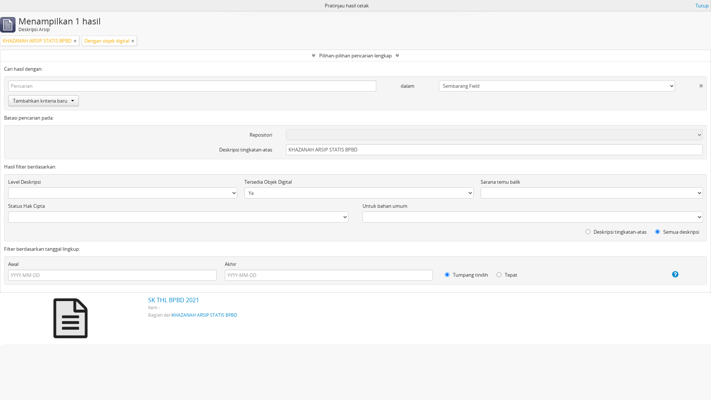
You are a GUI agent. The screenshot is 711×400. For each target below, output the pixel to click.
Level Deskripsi (24, 182)
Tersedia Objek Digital (268, 182)
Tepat (510, 274)
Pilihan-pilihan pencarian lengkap (355, 55)
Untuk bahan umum (385, 206)
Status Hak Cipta (26, 206)
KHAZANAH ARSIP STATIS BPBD (204, 315)
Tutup (702, 5)
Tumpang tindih (470, 274)
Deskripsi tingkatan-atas (245, 149)
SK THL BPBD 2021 (173, 300)
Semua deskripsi (680, 232)
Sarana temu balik (500, 182)
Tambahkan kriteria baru (40, 100)
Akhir (230, 264)
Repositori (261, 134)
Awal (13, 264)
